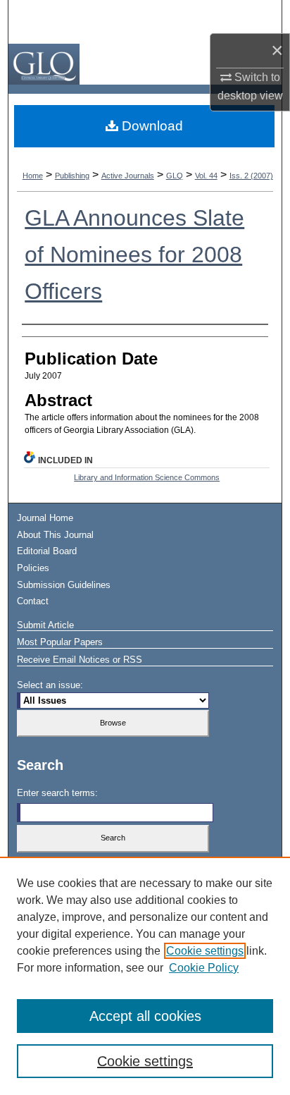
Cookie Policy (204, 968)
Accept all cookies (145, 1016)
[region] (145, 976)
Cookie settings (205, 951)
